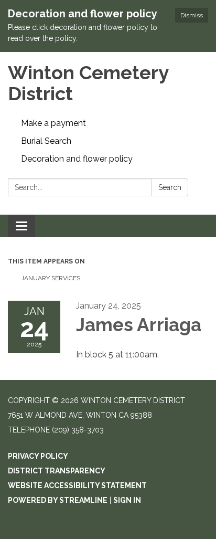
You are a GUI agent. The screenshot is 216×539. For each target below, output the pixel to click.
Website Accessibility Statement (77, 485)
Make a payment (53, 123)
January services (51, 278)
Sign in (127, 500)
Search (169, 187)
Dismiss (191, 15)
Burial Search (46, 141)
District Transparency (56, 471)
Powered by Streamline (57, 500)
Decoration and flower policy (77, 159)
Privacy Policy (38, 456)
